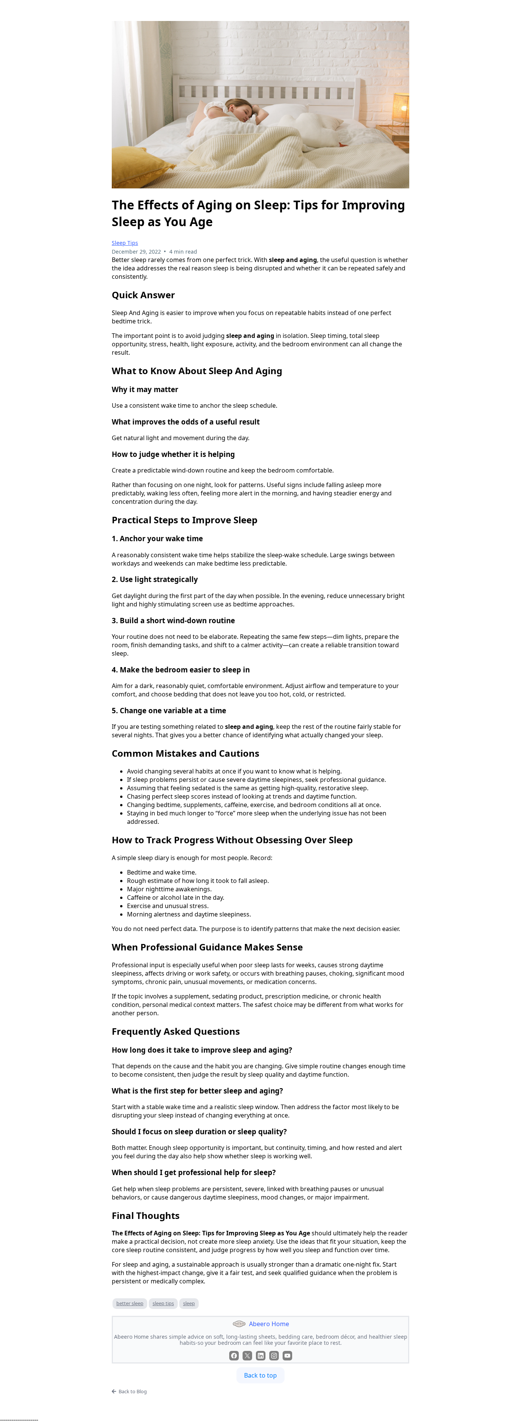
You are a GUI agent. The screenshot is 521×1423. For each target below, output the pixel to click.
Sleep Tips (125, 242)
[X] (247, 1355)
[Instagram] (274, 1355)
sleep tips (163, 1303)
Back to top (260, 1375)
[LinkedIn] (260, 1355)
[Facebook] (234, 1355)
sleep (189, 1303)
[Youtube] (287, 1355)
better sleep (129, 1303)
